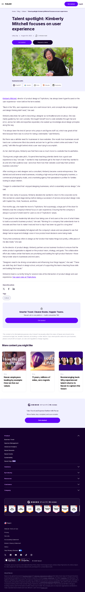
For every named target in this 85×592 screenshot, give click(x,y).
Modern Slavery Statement (12, 543)
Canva (45, 578)
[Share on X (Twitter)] (4, 289)
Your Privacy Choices (11, 550)
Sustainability (8, 457)
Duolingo (64, 578)
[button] (41, 320)
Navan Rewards (9, 450)
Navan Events (8, 454)
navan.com (44, 587)
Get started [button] (71, 4)
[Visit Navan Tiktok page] (26, 555)
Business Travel (9, 439)
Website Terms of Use (11, 529)
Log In (81, 4)
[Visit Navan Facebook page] (21, 555)
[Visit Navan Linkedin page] (11, 555)
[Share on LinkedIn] (14, 289)
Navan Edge (9, 461)
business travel (27, 576)
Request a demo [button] (43, 42)
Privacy (6, 532)
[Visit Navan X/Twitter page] (5, 555)
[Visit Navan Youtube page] (16, 555)
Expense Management (11, 443)
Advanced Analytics (10, 447)
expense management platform (43, 576)
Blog (18, 11)
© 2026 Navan (37, 561)
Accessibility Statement (11, 539)
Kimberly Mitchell (9, 99)
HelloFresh (51, 578)
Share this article (8, 285)
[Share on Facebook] (8, 289)
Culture (24, 11)
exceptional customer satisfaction (50, 582)
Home (14, 11)
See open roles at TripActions (24, 277)
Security (6, 536)
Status (6, 547)
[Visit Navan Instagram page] (31, 555)
